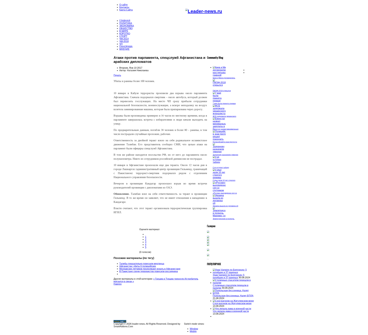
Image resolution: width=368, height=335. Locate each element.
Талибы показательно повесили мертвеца (141, 263)
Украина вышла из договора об (225, 206)
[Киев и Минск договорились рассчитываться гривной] (221, 75)
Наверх (118, 284)
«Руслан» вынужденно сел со (225, 193)
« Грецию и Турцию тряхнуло (169, 279)
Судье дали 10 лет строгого (224, 180)
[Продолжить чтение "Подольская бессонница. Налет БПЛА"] (233, 293)
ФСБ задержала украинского (224, 116)
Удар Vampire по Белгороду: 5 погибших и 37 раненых (228, 276)
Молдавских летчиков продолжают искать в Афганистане (149, 269)
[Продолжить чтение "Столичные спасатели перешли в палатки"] (233, 282)
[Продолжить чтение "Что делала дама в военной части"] (232, 308)
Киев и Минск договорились (224, 78)
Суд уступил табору (221, 168)
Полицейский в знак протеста (225, 142)
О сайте (123, 4)
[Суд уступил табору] (219, 162)
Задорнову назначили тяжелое (225, 155)
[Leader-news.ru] (203, 11)
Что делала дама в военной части (231, 311)
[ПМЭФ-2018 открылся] (219, 85)
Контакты (124, 7)
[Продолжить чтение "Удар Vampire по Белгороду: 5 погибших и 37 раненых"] (233, 272)
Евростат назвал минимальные (225, 129)
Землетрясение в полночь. (224, 219)
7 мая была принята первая (224, 104)
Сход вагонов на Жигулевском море (232, 303)
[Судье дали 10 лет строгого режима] (219, 177)
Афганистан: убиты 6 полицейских (137, 266)
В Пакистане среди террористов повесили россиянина (148, 271)
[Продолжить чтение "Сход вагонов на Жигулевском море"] (233, 301)
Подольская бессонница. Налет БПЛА (233, 295)
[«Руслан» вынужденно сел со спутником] (219, 190)
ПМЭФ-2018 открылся (222, 91)
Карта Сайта (126, 10)
